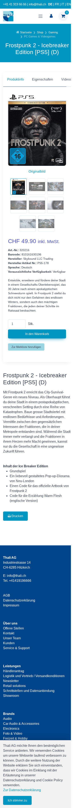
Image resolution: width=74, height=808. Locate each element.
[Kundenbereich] (51, 16)
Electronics (11, 728)
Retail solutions (14, 686)
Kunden (9, 643)
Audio (7, 718)
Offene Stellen (13, 628)
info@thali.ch (16, 575)
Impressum (11, 605)
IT (62, 4)
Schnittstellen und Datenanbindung (28, 691)
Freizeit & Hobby (15, 738)
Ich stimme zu (17, 800)
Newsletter (11, 681)
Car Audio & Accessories (21, 723)
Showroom (11, 695)
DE (50, 4)
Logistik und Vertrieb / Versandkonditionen (34, 676)
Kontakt (8, 633)
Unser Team (12, 638)
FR (57, 4)
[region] (37, 79)
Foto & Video (12, 733)
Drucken (17, 516)
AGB (6, 595)
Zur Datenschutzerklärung (22, 790)
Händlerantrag (13, 671)
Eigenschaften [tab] (42, 79)
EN (69, 4)
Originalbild (37, 171)
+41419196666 (20, 580)
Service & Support (16, 648)
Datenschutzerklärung (19, 600)
